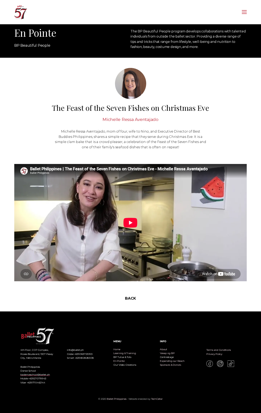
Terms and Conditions (218, 349)
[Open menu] (244, 12)
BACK (130, 298)
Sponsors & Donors (170, 364)
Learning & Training (124, 353)
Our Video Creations (124, 364)
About (163, 349)
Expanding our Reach (172, 360)
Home (116, 349)
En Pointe (119, 360)
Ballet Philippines (116, 398)
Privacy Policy (214, 353)
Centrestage (167, 357)
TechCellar (157, 398)
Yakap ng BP (167, 353)
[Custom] (231, 363)
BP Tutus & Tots (122, 357)
